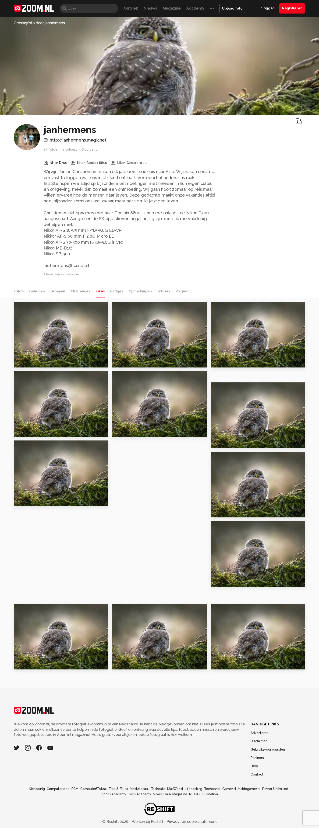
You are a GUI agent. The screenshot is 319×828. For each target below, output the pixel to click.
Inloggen (267, 8)
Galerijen (37, 291)
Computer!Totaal (93, 789)
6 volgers (69, 149)
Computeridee (58, 789)
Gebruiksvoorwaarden (268, 749)
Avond (219, 581)
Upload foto (232, 8)
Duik (217, 511)
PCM (75, 789)
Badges (116, 291)
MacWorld (175, 789)
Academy (195, 8)
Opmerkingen (140, 291)
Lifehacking (193, 789)
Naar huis (25, 431)
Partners (257, 758)
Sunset (121, 431)
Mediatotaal (139, 789)
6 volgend (90, 149)
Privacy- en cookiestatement (191, 821)
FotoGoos (33, 307)
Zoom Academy (113, 794)
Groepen (57, 291)
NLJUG (194, 794)
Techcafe (158, 789)
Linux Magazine (175, 794)
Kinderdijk (124, 664)
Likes (100, 291)
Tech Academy (139, 794)
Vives (157, 794)
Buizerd (24, 361)
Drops (219, 664)
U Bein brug (27, 500)
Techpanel (212, 789)
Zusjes (219, 442)
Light (119, 361)
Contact (257, 774)
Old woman (224, 361)
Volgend (183, 291)
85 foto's (51, 149)
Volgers (163, 291)
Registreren (292, 8)
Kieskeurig (37, 789)
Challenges (80, 291)
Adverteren (259, 733)
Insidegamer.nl (249, 789)
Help (254, 766)
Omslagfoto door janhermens (39, 23)
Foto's (19, 291)
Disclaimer (259, 741)
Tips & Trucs (118, 789)
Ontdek (131, 8)
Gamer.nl (229, 789)
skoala (223, 609)
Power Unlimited (275, 789)
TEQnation (210, 794)
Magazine (172, 8)
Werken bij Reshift (147, 821)
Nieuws (150, 8)
